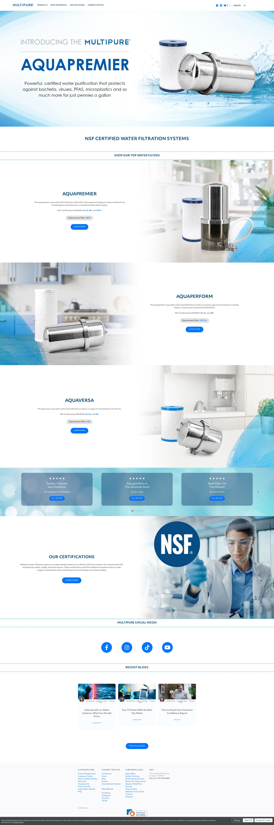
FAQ (80, 792)
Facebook (106, 793)
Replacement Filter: (79, 218)
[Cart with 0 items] (244, 6)
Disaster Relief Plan (133, 784)
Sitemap (129, 797)
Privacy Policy (131, 789)
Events (104, 781)
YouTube (105, 798)
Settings (237, 820)
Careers (128, 794)
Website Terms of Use (134, 792)
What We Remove (58, 5)
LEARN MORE (79, 227)
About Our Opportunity (135, 781)
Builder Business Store (134, 779)
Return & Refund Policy (88, 779)
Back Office (130, 774)
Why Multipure (77, 5)
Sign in (237, 6)
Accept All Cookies (263, 820)
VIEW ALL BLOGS (137, 746)
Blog (104, 779)
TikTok (104, 801)
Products (42, 5)
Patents (128, 786)
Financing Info (84, 786)
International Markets (111, 784)
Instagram (106, 795)
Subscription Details (86, 789)
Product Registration (87, 774)
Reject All (248, 820)
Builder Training (132, 776)
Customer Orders (85, 776)
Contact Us (106, 774)
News (104, 776)
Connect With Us (96, 5)
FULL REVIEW (57, 498)
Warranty (82, 781)
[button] (16, 492)
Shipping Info (83, 784)
